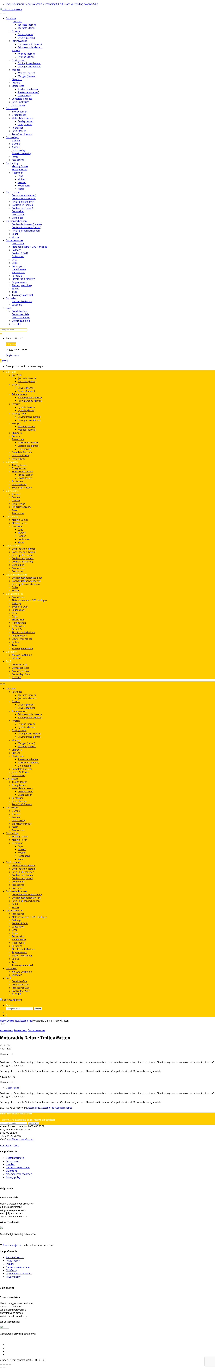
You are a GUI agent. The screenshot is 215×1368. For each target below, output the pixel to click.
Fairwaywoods (19, 40)
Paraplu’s (17, 275)
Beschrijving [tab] (12, 1087)
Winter (15, 237)
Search (9, 1005)
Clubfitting (11, 1170)
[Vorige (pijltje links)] (1, 1367)
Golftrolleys (12, 137)
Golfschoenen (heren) (24, 198)
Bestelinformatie (15, 1157)
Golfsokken (18, 211)
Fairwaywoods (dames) (30, 47)
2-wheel (16, 140)
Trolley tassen (19, 111)
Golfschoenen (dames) (24, 195)
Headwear (17, 172)
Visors (21, 188)
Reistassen (18, 127)
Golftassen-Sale (20, 314)
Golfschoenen (13, 192)
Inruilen (10, 1164)
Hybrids (16, 50)
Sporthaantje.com (12, 1245)
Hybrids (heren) (26, 53)
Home (3, 1020)
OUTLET (16, 324)
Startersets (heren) (28, 89)
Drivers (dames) (26, 37)
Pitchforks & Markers (23, 279)
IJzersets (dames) (27, 28)
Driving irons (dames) (29, 66)
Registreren (12, 355)
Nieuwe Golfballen (22, 301)
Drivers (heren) (26, 34)
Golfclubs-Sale (19, 311)
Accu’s (15, 156)
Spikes (15, 288)
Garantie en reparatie (18, 1167)
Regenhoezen (19, 282)
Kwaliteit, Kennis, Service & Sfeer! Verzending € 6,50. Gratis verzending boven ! (52, 4)
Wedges (16, 69)
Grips (15, 262)
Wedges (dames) (27, 76)
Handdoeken (19, 269)
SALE (8, 307)
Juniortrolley (18, 150)
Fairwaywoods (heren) (30, 44)
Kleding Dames (20, 166)
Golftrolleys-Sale (21, 320)
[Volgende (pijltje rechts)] (4, 1367)
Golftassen (12, 108)
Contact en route (9, 1145)
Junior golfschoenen (23, 201)
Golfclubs (11, 18)
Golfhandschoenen (16, 221)
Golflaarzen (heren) (22, 208)
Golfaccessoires (14, 240)
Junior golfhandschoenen (26, 230)
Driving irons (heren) (29, 63)
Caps (20, 176)
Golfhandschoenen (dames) (27, 224)
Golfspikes (17, 217)
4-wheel (16, 147)
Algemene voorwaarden (19, 1174)
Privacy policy (13, 1177)
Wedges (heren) (26, 73)
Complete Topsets (22, 98)
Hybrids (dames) (26, 56)
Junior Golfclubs (20, 102)
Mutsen (22, 179)
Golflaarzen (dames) (22, 205)
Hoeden (22, 182)
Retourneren (13, 1161)
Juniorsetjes (18, 105)
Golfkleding (12, 163)
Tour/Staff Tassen (22, 134)
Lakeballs (17, 304)
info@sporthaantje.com (20, 1139)
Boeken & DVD (20, 253)
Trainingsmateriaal (22, 295)
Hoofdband (24, 185)
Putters (16, 82)
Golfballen (11, 298)
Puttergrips (18, 266)
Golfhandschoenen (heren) (26, 227)
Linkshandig (24, 95)
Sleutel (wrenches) (22, 285)
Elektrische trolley (21, 153)
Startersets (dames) (28, 92)
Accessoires (18, 159)
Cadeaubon (18, 256)
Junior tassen (19, 131)
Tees (14, 291)
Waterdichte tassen (22, 118)
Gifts (14, 259)
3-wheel (16, 143)
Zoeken (38, 1009)
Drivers (16, 31)
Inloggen (11, 344)
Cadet (15, 233)
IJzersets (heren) (27, 24)
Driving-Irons (19, 60)
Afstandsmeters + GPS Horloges (29, 246)
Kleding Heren (19, 169)
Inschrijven (33, 1123)
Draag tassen (19, 114)
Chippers (17, 79)
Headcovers (18, 272)
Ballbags (16, 250)
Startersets (18, 85)
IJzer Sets (17, 21)
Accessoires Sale (21, 317)
